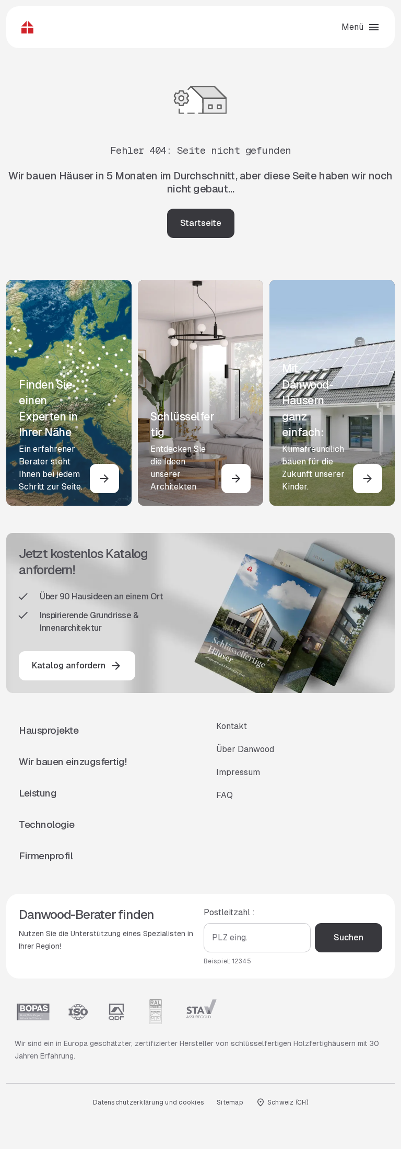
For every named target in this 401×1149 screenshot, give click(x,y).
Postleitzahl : (229, 912)
